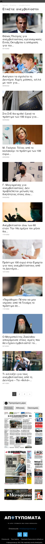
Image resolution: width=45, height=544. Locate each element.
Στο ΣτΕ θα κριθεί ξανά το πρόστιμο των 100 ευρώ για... (20, 115)
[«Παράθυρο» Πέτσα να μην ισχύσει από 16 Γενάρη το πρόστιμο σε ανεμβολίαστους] (22, 286)
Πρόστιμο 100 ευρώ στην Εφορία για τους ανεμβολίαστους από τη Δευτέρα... (22, 265)
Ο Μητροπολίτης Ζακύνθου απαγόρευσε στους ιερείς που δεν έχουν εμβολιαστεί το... (21, 340)
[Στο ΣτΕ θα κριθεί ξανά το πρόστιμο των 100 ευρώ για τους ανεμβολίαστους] (22, 100)
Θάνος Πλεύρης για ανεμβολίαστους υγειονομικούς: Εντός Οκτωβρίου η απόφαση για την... (22, 40)
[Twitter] (25, 534)
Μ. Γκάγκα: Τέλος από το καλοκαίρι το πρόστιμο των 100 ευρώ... (21, 151)
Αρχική (5, 5)
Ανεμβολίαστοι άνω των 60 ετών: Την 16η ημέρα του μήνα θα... (21, 228)
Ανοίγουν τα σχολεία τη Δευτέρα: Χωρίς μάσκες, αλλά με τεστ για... (21, 79)
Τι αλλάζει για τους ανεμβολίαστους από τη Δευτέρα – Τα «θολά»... (17, 377)
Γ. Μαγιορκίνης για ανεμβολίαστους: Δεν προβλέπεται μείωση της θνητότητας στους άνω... (17, 189)
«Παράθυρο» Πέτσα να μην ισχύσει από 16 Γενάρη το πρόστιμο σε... (19, 302)
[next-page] (30, 394)
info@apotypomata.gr (27, 529)
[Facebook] (20, 534)
